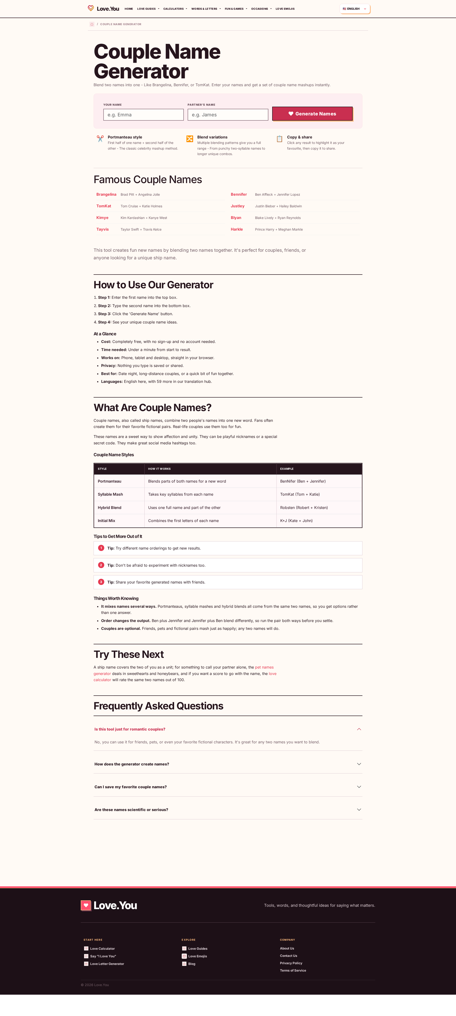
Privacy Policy (291, 963)
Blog (191, 964)
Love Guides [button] (146, 8)
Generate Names (315, 114)
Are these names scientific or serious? (131, 809)
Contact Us (288, 956)
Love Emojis (285, 8)
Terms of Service (293, 970)
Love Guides (198, 948)
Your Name (112, 104)
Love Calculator (102, 948)
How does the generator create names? (132, 764)
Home (129, 8)
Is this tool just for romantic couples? (130, 729)
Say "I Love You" (103, 956)
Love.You (107, 8)
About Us (287, 948)
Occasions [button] (259, 8)
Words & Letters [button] (204, 8)
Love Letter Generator (107, 964)
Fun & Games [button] (234, 8)
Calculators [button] (173, 8)
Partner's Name (201, 104)
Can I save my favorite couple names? (131, 786)
